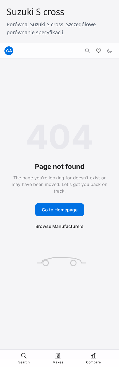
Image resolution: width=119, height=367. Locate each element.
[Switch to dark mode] (110, 51)
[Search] (87, 51)
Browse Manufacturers (59, 226)
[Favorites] (99, 51)
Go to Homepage (59, 209)
